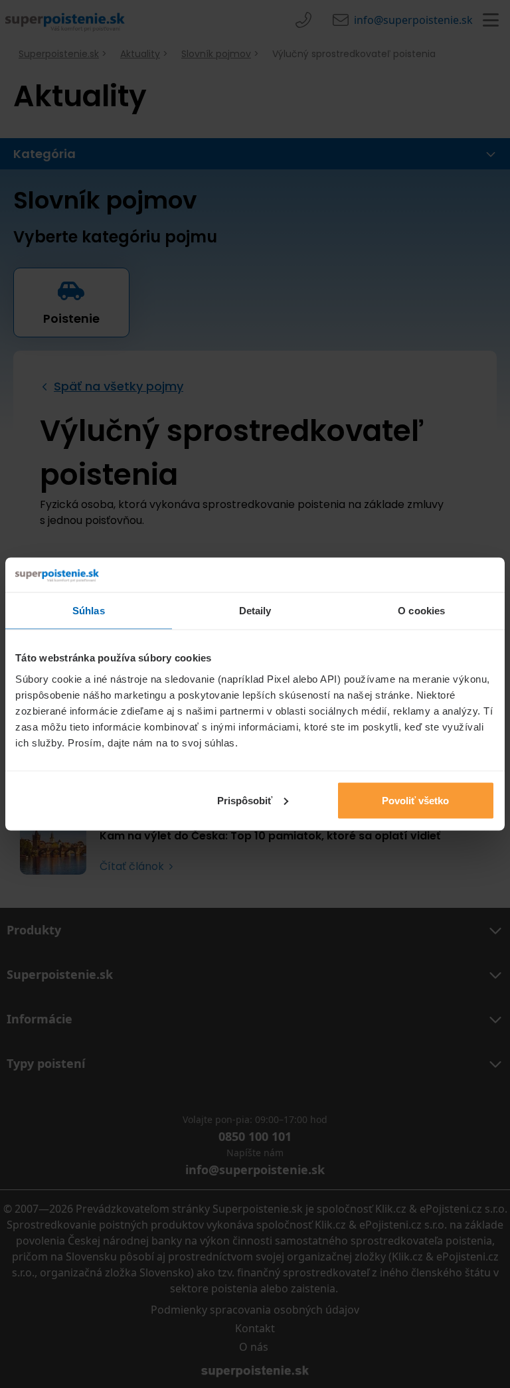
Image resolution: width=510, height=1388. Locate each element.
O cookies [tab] (421, 610)
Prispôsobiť (244, 800)
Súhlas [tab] (88, 610)
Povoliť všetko (415, 800)
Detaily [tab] (255, 610)
